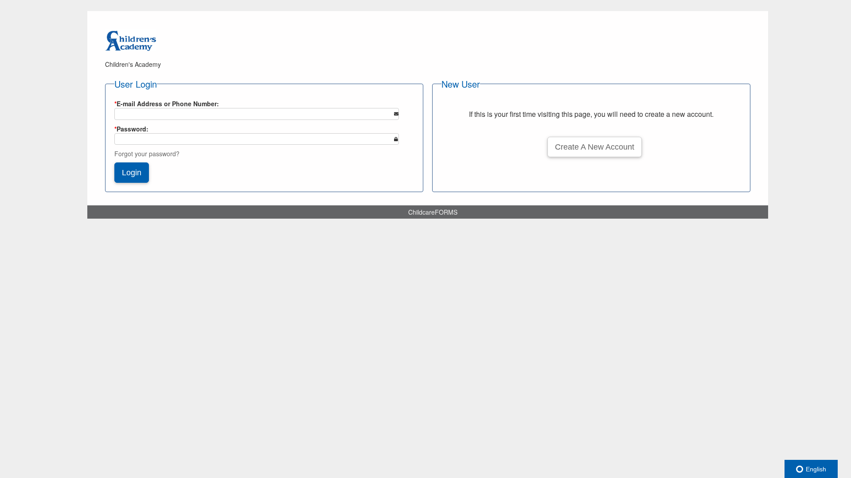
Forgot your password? (147, 153)
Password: (131, 128)
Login (131, 172)
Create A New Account (594, 147)
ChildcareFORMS (432, 212)
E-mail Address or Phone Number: (166, 103)
